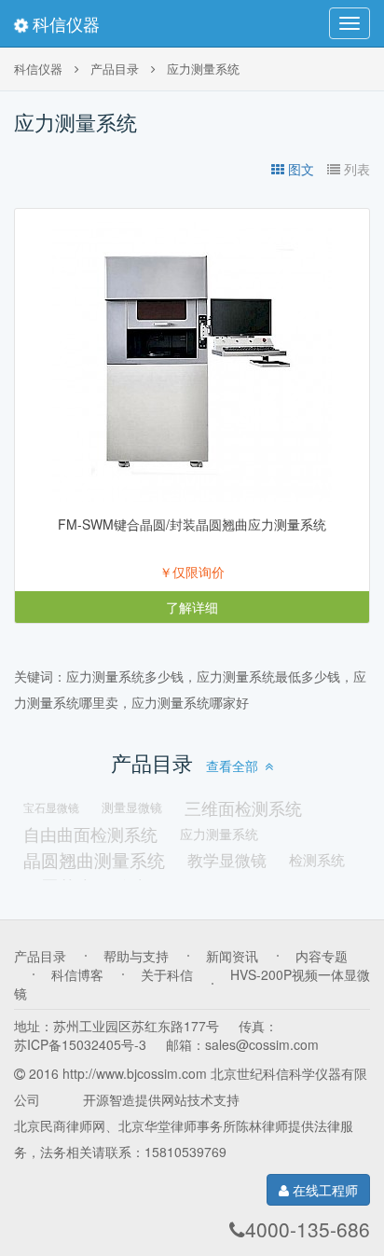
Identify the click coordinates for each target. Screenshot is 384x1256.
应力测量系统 (203, 69)
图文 (301, 168)
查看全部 (232, 765)
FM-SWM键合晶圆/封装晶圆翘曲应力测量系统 (192, 524)
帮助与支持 (136, 955)
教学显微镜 (227, 859)
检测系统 (317, 859)
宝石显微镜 (51, 807)
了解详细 (192, 607)
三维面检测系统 (243, 807)
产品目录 (114, 69)
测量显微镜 (132, 807)
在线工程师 (323, 1189)
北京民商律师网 (59, 1125)
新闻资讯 (232, 955)
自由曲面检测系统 (90, 833)
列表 (357, 168)
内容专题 (321, 955)
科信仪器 (64, 23)
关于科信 (167, 974)
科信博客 (77, 974)
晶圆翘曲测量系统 (94, 859)
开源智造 (109, 1099)
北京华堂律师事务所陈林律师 (203, 1125)
